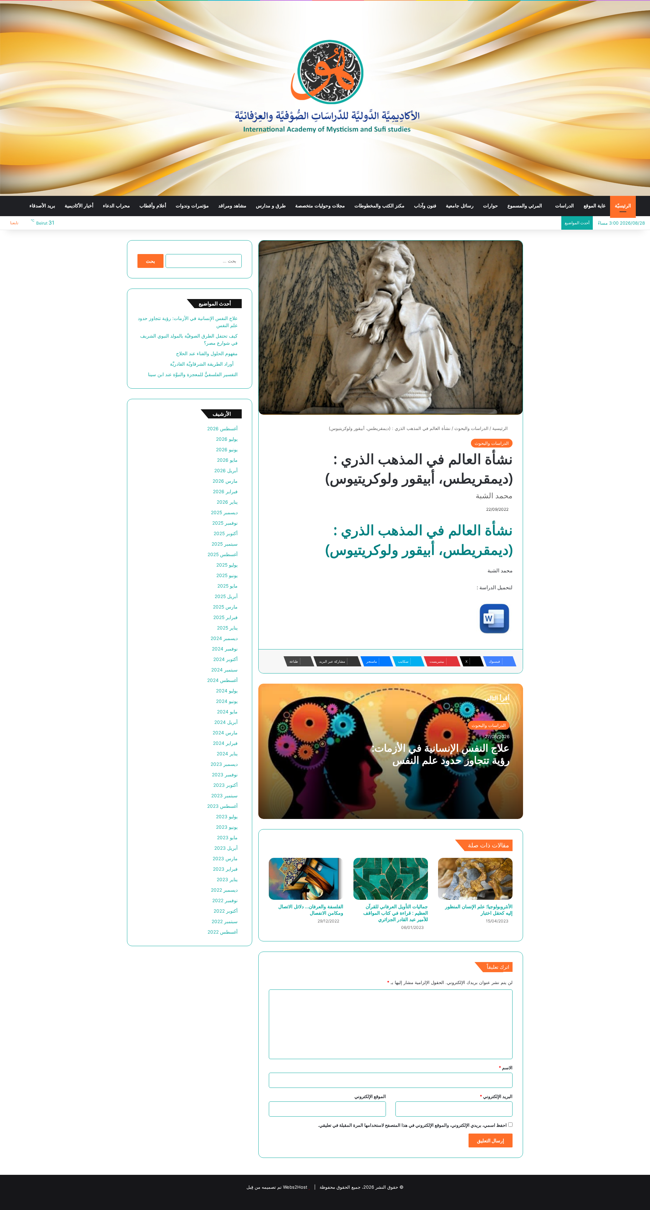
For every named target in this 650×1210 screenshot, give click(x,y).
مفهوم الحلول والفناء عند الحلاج (207, 353)
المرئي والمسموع (524, 205)
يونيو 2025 (227, 575)
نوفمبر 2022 (225, 900)
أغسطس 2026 (222, 428)
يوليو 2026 (227, 439)
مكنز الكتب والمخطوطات (379, 205)
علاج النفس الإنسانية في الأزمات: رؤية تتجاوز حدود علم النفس (441, 754)
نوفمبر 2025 (225, 523)
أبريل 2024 (226, 722)
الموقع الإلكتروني (370, 1096)
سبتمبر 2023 (224, 795)
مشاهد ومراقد (232, 205)
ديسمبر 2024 (224, 638)
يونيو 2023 (227, 827)
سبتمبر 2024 (224, 669)
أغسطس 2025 (223, 554)
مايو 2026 (227, 460)
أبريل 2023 (226, 848)
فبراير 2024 (225, 743)
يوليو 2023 (227, 816)
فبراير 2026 (225, 491)
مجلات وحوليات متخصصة (320, 205)
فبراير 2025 (225, 617)
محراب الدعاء (116, 205)
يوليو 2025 (227, 565)
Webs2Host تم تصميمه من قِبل (276, 1187)
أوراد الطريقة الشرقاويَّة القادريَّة (204, 364)
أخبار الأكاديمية (79, 205)
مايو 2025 (227, 586)
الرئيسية (500, 428)
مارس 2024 (225, 732)
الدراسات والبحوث (471, 428)
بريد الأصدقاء (42, 205)
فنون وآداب (425, 205)
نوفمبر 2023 (225, 774)
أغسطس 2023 (222, 806)
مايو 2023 (227, 837)
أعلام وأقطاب (152, 205)
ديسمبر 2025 (224, 512)
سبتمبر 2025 (225, 544)
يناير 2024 (227, 753)
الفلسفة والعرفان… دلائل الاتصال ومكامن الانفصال (310, 909)
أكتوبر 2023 (225, 785)
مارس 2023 (225, 858)
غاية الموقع (594, 205)
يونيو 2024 (227, 701)
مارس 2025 (225, 607)
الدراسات (564, 205)
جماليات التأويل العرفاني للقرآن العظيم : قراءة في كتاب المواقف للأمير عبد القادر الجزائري (395, 912)
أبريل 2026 (226, 470)
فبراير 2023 (225, 869)
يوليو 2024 (227, 690)
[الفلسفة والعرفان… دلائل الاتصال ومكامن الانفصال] (306, 879)
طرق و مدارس (271, 205)
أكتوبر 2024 (225, 659)
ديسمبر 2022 (224, 890)
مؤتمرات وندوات (192, 205)
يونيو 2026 (227, 449)
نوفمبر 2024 (225, 649)
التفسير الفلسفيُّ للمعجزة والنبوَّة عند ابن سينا (193, 374)
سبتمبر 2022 (225, 921)
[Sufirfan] (325, 98)
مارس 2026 (225, 481)
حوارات (490, 205)
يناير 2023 (227, 879)
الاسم (506, 1067)
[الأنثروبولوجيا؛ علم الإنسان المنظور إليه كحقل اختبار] (475, 879)
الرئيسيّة (623, 205)
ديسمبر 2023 (224, 764)
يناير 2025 (227, 628)
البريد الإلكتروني (496, 1096)
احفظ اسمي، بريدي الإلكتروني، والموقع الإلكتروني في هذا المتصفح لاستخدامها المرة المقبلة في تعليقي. (412, 1125)
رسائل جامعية (460, 205)
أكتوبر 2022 (226, 911)
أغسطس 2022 (223, 932)
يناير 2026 (227, 502)
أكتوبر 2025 (226, 533)
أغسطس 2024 (222, 680)
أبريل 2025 (226, 596)
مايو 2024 (227, 711)
